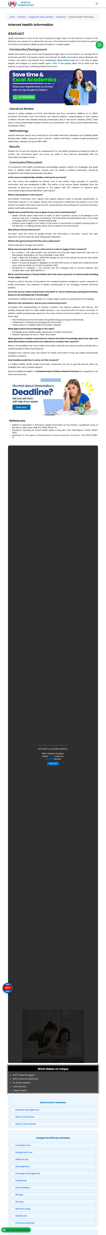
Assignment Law (23, 1152)
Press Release (22, 1187)
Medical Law (21, 1159)
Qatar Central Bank (25, 1123)
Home (12, 17)
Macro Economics (24, 1116)
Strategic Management (27, 1173)
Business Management (27, 1109)
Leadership (21, 1180)
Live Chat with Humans (17, 1230)
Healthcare (61, 17)
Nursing (19, 1201)
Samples (22, 17)
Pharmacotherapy (25, 1222)
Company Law (22, 1145)
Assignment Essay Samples (41, 17)
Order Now (53, 763)
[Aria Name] (97, 3)
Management (22, 1166)
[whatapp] (99, 45)
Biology (19, 1194)
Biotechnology (23, 1208)
